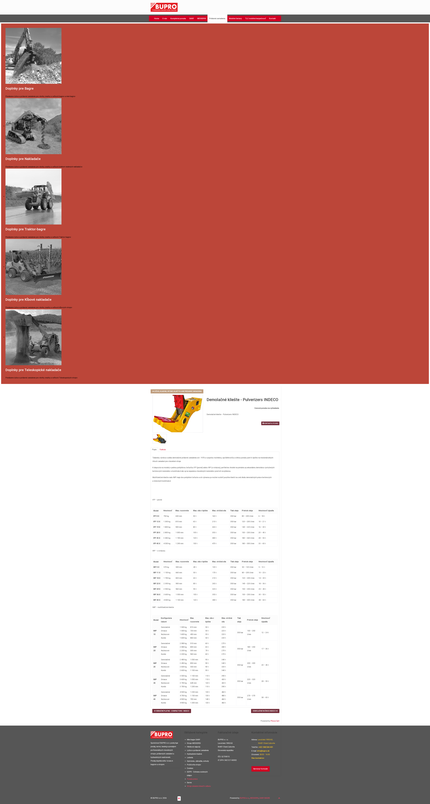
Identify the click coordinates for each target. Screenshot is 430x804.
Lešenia (190, 757)
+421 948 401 (265, 747)
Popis (154, 449)
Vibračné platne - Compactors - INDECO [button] (172, 711)
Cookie (189, 768)
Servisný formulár (260, 769)
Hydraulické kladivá (194, 754)
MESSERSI (254, 798)
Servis (189, 783)
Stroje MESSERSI (194, 743)
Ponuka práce (192, 779)
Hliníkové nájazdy (193, 747)
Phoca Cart (275, 721)
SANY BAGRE (264, 798)
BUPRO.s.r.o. (244, 798)
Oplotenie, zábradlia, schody (198, 761)
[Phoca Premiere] (164, 7)
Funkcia (163, 449)
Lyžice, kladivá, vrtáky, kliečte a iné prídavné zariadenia (178, 391)
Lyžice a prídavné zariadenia (198, 750)
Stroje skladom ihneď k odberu (199, 786)
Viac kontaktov (257, 758)
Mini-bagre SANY (193, 740)
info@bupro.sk (263, 751)
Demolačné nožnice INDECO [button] (264, 711)
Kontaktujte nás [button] (271, 423)
